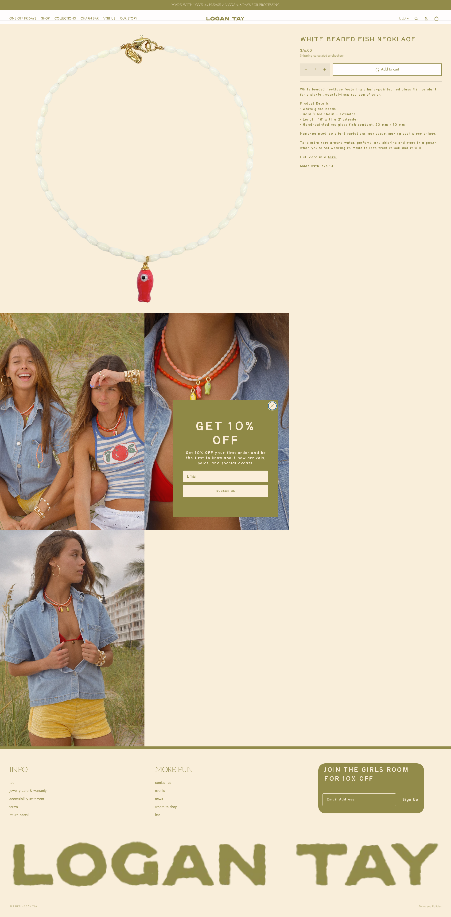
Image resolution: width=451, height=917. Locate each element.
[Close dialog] (272, 406)
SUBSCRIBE (225, 490)
